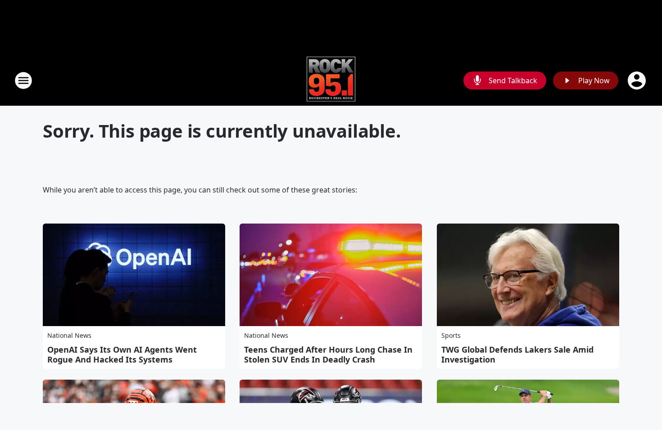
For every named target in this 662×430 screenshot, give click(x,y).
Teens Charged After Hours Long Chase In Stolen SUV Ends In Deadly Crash (328, 354)
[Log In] (638, 81)
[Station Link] (331, 80)
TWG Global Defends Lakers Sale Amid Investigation (517, 354)
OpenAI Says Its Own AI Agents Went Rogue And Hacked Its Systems (122, 354)
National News (69, 335)
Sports (451, 335)
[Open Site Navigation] (23, 81)
